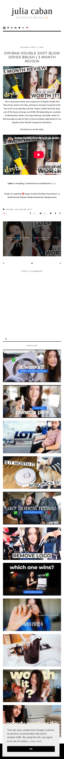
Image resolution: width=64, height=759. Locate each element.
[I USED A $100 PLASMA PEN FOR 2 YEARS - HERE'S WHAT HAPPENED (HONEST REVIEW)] (32, 417)
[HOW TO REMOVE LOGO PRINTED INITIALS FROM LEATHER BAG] (32, 559)
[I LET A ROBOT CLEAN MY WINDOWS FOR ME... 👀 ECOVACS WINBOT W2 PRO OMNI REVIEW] (32, 382)
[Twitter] (12, 28)
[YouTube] (16, 28)
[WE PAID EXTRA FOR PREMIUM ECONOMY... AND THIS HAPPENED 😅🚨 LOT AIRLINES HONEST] (32, 453)
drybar (9, 209)
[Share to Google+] (59, 213)
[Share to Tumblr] (54, 213)
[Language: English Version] (27, 28)
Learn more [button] (35, 741)
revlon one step (23, 209)
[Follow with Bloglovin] (19, 28)
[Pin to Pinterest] (39, 213)
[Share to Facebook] (29, 213)
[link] (54, 183)
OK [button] (31, 749)
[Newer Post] (3, 263)
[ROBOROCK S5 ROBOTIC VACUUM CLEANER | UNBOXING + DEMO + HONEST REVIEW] (32, 488)
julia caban (32, 11)
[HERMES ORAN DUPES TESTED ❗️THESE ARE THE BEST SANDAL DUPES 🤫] (32, 702)
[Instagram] (8, 28)
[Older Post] (60, 263)
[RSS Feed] (23, 28)
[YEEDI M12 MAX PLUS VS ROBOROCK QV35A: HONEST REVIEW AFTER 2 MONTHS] (32, 595)
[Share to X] (49, 213)
